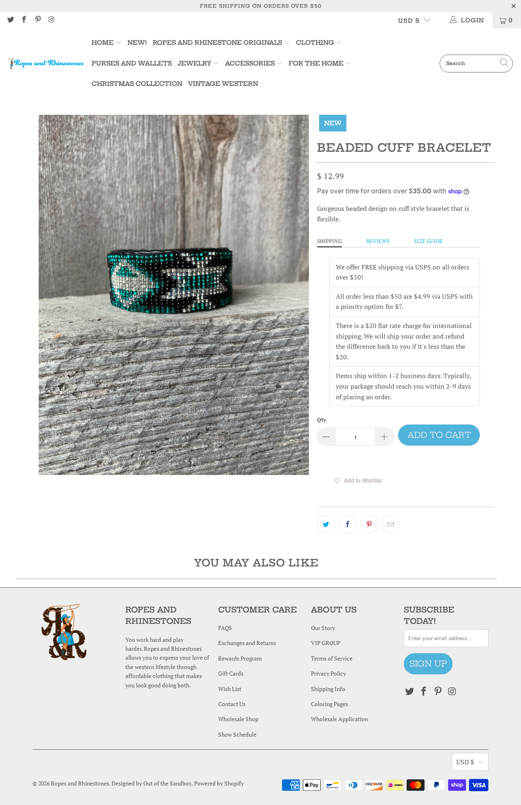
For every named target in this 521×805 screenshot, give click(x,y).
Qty (321, 419)
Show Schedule (237, 734)
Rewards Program (240, 658)
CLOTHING (315, 42)
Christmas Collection (137, 84)
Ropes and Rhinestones (80, 783)
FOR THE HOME (316, 63)
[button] (357, 480)
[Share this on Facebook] (348, 524)
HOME (103, 42)
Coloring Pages (329, 704)
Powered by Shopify (219, 783)
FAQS (225, 628)
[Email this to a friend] (391, 524)
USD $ (409, 20)
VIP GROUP (325, 643)
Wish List (229, 689)
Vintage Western (223, 84)
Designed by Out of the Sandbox (152, 783)
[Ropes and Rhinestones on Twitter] (10, 20)
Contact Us (231, 704)
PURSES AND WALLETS (132, 63)
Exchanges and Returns (247, 643)
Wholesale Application (339, 719)
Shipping (329, 241)
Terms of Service (331, 658)
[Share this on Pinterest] (369, 524)
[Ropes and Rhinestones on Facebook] (24, 20)
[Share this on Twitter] (326, 524)
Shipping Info (328, 689)
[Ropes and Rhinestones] (45, 63)
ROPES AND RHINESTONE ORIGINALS (218, 42)
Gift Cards (230, 673)
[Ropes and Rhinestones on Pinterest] (37, 20)
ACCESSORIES (250, 63)
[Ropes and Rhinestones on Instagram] (51, 20)
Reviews (378, 241)
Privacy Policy (328, 673)
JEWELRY (194, 63)
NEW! (137, 42)
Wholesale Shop (238, 719)
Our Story (323, 628)
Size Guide (428, 241)
